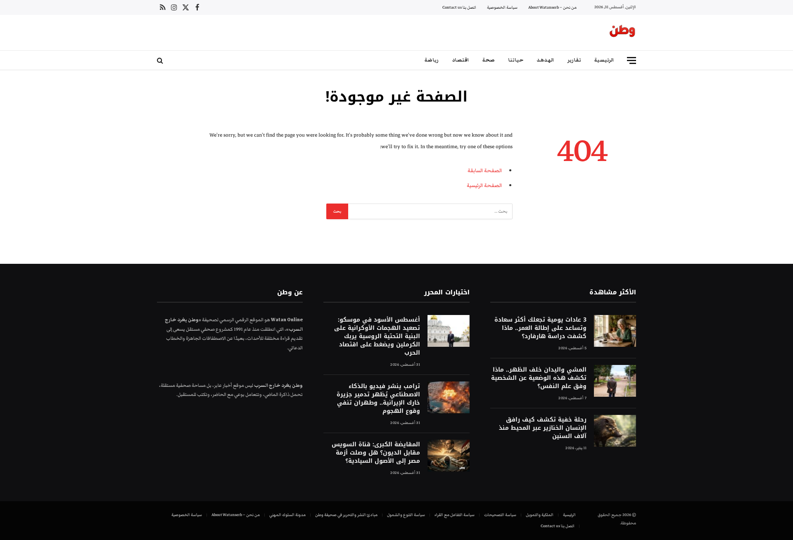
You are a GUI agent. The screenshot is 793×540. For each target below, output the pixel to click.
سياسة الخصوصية (502, 7)
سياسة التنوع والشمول (406, 515)
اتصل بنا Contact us (459, 7)
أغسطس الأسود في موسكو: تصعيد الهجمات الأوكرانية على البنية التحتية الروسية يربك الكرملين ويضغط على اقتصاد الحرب (377, 336)
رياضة (432, 60)
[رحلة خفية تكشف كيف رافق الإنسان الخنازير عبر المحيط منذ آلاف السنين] (615, 431)
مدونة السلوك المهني (287, 515)
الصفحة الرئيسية (484, 185)
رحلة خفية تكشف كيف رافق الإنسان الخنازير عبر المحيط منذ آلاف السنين (542, 428)
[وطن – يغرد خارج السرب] (622, 32)
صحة (488, 60)
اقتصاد (460, 60)
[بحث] (161, 60)
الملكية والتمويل (539, 515)
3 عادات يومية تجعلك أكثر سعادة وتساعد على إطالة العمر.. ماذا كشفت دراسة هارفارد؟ (540, 328)
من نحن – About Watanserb (552, 7)
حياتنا (515, 60)
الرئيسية (604, 60)
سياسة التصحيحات (500, 515)
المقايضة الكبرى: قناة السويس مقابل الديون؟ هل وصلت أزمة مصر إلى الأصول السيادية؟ (376, 453)
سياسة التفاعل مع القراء (454, 515)
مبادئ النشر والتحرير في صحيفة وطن (346, 515)
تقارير (574, 60)
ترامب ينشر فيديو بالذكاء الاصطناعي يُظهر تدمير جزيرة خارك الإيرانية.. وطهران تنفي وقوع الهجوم (378, 398)
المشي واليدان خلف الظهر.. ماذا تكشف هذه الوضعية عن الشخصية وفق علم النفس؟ (538, 378)
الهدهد (545, 60)
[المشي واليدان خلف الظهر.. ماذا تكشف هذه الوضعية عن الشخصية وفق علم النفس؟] (615, 381)
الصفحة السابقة (485, 170)
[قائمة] (631, 60)
